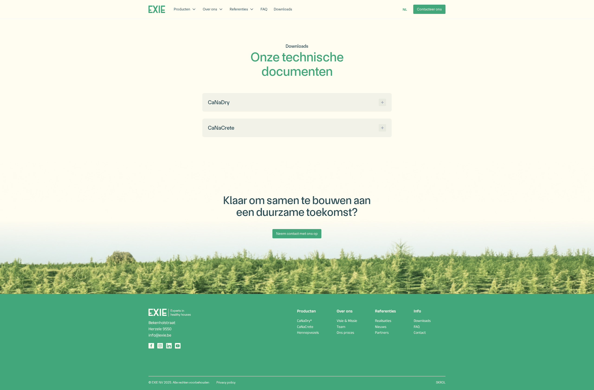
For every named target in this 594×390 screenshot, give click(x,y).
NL (405, 9)
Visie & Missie (347, 321)
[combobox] (404, 9)
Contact (420, 333)
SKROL (441, 382)
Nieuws (380, 327)
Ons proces (345, 333)
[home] (156, 9)
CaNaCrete (305, 327)
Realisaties (383, 321)
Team (341, 327)
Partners (382, 333)
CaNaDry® (304, 321)
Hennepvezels (308, 333)
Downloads (283, 9)
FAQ (264, 9)
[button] (185, 9)
